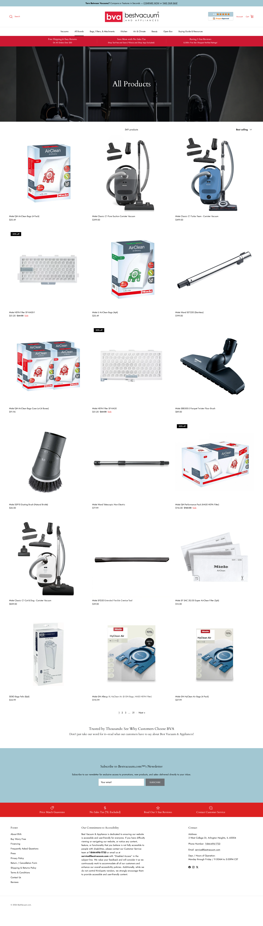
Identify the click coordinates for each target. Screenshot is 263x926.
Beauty (154, 31)
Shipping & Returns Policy (23, 868)
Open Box (167, 31)
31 (133, 712)
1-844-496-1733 (212, 843)
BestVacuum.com (24, 904)
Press (13, 853)
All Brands (79, 31)
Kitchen (124, 31)
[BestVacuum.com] (131, 16)
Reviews (14, 882)
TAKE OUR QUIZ (170, 3)
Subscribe (155, 782)
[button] (48, 173)
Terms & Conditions (20, 872)
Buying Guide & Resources (191, 31)
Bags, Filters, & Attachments (102, 31)
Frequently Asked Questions (24, 848)
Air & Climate (139, 31)
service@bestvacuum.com (207, 849)
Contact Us (16, 877)
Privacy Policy (17, 858)
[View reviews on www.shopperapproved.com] (220, 16)
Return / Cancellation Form (24, 863)
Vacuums (64, 31)
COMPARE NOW (151, 3)
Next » (142, 712)
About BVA (16, 834)
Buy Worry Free (18, 839)
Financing (15, 843)
